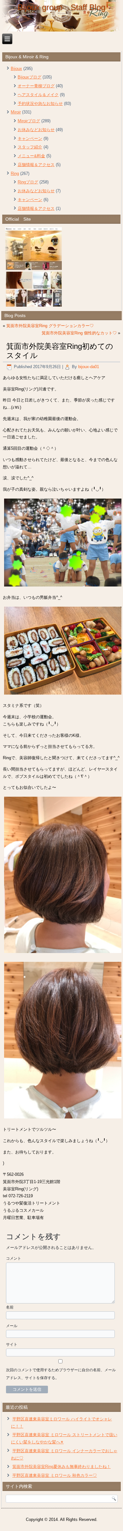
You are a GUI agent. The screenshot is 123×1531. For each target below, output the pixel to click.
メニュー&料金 (31, 155)
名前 (10, 1307)
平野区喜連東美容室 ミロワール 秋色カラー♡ (54, 1475)
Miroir (16, 112)
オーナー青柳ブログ (36, 86)
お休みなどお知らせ (36, 129)
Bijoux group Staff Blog (61, 7)
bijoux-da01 (88, 366)
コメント (13, 1258)
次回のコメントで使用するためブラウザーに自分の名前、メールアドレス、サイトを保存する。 (61, 1374)
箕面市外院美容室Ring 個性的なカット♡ (79, 333)
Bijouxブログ (29, 77)
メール (11, 1326)
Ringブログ (28, 182)
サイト (11, 1344)
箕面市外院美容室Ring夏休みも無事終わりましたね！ (61, 1466)
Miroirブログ (29, 120)
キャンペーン (30, 138)
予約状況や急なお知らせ (40, 103)
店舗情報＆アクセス (36, 164)
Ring (15, 173)
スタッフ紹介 (30, 147)
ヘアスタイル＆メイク (38, 94)
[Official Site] (61, 267)
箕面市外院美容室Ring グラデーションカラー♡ (50, 325)
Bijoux (16, 68)
